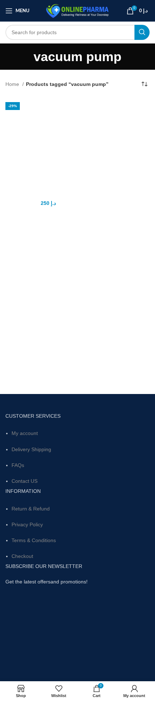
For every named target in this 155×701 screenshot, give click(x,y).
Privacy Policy (27, 524)
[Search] (142, 32)
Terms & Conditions (34, 540)
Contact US (24, 481)
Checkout (22, 556)
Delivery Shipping (31, 449)
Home (13, 84)
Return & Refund (31, 509)
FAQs (18, 465)
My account (25, 433)
